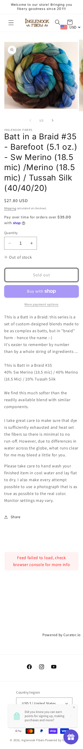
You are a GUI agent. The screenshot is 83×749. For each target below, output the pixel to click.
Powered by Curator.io (61, 634)
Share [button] (16, 516)
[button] (11, 23)
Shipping (10, 208)
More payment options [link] (41, 304)
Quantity (11, 232)
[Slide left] (30, 120)
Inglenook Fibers (32, 740)
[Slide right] (52, 120)
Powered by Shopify (59, 740)
